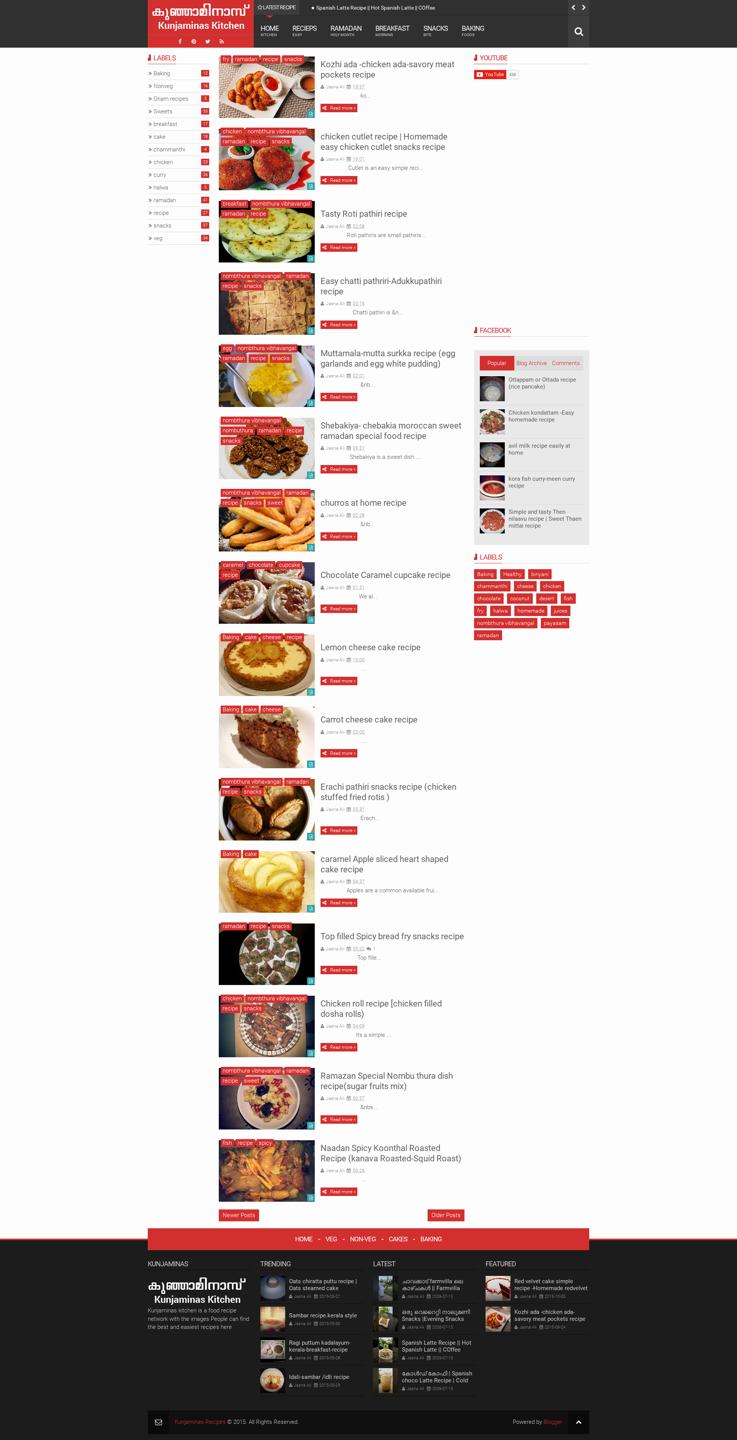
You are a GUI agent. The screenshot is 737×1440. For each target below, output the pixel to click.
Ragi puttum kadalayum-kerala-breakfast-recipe (319, 1346)
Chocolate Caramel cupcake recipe (386, 575)
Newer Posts (239, 1215)
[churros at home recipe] (267, 520)
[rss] (221, 41)
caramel (233, 564)
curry (160, 174)
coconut (520, 598)
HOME (303, 1239)
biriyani (540, 574)
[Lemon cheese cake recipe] (267, 665)
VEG (331, 1239)
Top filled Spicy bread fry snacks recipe (392, 936)
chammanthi (492, 586)
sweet (275, 502)
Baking (473, 30)
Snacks (435, 30)
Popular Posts (496, 365)
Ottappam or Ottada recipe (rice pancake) (542, 383)
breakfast (234, 203)
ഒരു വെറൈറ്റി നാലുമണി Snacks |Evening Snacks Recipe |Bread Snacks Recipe (439, 1319)
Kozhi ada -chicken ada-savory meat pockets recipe (549, 1315)
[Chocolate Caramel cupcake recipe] (267, 593)
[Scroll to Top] (578, 1422)
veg (158, 238)
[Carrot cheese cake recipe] (267, 737)
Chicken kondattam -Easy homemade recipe (541, 416)
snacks (293, 59)
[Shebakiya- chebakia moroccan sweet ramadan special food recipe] (267, 448)
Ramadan (346, 30)
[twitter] (208, 41)
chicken (232, 131)
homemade (530, 611)
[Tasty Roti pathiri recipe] (267, 231)
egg (227, 348)
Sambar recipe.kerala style (323, 1315)
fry (226, 59)
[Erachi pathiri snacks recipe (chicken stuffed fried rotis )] (267, 809)
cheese (272, 637)
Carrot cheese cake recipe (369, 719)
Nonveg (163, 86)
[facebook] (180, 41)
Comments (566, 363)
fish (227, 1142)
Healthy (512, 574)
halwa (500, 611)
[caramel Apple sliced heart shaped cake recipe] (267, 882)
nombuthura (238, 430)
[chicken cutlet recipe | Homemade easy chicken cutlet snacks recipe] (267, 159)
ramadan (246, 59)
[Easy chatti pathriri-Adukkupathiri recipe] (267, 304)
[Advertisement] (531, 202)
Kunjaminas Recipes (200, 1421)
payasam (555, 623)
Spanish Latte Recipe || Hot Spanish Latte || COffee (375, 8)
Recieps (304, 30)
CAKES (398, 1239)
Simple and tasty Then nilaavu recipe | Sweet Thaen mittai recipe (545, 518)
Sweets (163, 111)
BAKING (431, 1239)
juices (560, 611)
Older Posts (446, 1215)
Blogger (553, 1421)
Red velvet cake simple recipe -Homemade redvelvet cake (551, 1288)
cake (251, 637)
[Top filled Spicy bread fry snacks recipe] (267, 954)
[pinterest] (194, 41)
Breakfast (392, 30)
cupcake (289, 564)
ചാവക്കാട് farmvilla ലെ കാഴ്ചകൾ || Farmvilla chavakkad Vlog (432, 1288)
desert (546, 598)
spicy (265, 1142)
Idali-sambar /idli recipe (319, 1377)
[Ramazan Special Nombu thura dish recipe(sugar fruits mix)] (267, 1098)
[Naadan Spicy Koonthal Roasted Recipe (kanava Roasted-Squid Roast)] (267, 1171)
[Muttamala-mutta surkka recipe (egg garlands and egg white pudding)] (267, 376)
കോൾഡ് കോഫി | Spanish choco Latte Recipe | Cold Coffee (437, 1380)
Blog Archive (531, 363)
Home (270, 30)
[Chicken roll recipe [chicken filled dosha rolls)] (267, 1026)
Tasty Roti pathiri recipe (364, 214)
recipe (270, 59)
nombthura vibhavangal (277, 131)
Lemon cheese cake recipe (371, 647)
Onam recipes (171, 98)
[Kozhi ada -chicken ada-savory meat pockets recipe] (267, 87)
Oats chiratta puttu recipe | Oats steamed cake (323, 1285)
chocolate (261, 564)
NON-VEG (363, 1239)
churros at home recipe (364, 503)
